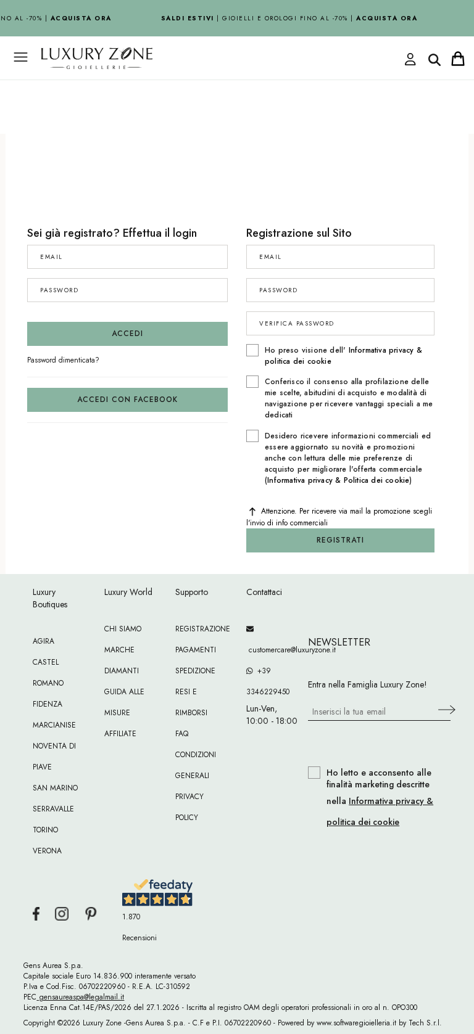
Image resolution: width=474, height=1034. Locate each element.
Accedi (127, 333)
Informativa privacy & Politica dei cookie (338, 480)
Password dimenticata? (63, 360)
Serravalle (53, 808)
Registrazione (202, 628)
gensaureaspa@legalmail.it (80, 997)
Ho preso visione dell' (343, 356)
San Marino (55, 788)
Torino (45, 829)
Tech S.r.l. (425, 1022)
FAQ (181, 733)
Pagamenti (195, 649)
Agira (43, 641)
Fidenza (47, 704)
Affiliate (120, 733)
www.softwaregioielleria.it (356, 1022)
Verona (47, 850)
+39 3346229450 (267, 681)
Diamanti (121, 670)
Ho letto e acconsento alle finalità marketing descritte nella (379, 797)
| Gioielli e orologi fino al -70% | (287, 18)
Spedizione (195, 670)
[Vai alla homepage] (194, 86)
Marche (119, 649)
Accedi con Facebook (127, 399)
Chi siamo (122, 628)
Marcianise (54, 725)
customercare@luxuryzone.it (272, 649)
